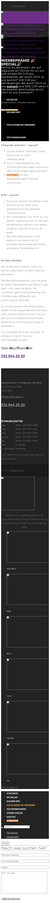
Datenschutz (18, 6)
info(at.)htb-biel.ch (12, 396)
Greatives (13, 787)
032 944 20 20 (13, 356)
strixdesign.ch (16, 471)
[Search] (2, 827)
